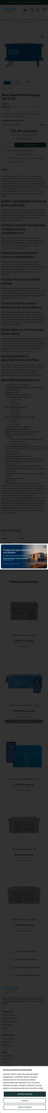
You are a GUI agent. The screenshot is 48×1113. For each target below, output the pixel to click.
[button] (45, 547)
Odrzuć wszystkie (25, 1107)
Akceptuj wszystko (24, 1094)
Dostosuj (24, 1101)
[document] (24, 556)
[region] (24, 1089)
